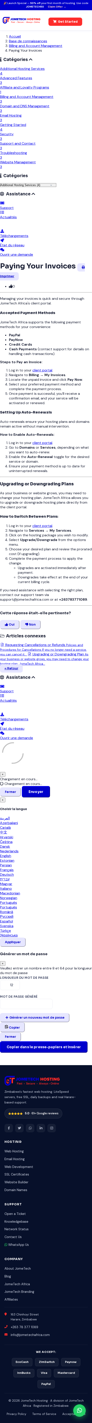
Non (32, 624)
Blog (7, 1276)
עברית (5, 879)
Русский (6, 916)
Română (6, 912)
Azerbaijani (9, 823)
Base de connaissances (28, 41)
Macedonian (10, 893)
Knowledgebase (16, 1222)
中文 (3, 832)
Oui (11, 624)
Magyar (6, 884)
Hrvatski (6, 837)
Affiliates (11, 1299)
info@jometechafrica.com (30, 1335)
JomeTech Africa (17, 1284)
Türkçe (5, 930)
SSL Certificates (16, 1174)
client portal (42, 370)
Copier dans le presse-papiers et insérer (44, 1047)
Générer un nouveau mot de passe (37, 1018)
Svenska (6, 926)
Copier (14, 1028)
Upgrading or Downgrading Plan (44, 659)
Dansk (5, 846)
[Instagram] (51, 1128)
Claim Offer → (57, 6)
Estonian (7, 860)
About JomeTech (17, 1269)
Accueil (15, 36)
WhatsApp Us (18, 1245)
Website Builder (16, 1182)
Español (6, 921)
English (5, 855)
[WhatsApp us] (79, 1410)
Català (5, 827)
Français (7, 870)
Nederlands (9, 851)
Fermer (10, 792)
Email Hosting (14, 1159)
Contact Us (13, 1237)
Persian (6, 865)
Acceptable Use (74, 1414)
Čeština (6, 841)
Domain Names (15, 1190)
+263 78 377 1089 (24, 1327)
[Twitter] (19, 1128)
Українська (9, 935)
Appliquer (13, 942)
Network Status (16, 1229)
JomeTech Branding (19, 1292)
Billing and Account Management (35, 45)
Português (8, 902)
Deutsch (7, 874)
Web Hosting (14, 1151)
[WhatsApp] (30, 1128)
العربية (5, 818)
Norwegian (8, 898)
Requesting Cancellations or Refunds (43, 649)
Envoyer (36, 792)
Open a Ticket (15, 1214)
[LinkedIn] (41, 1128)
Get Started (68, 22)
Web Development (18, 1167)
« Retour (11, 668)
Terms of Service (44, 1414)
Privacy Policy (16, 1414)
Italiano (6, 888)
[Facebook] (8, 1128)
